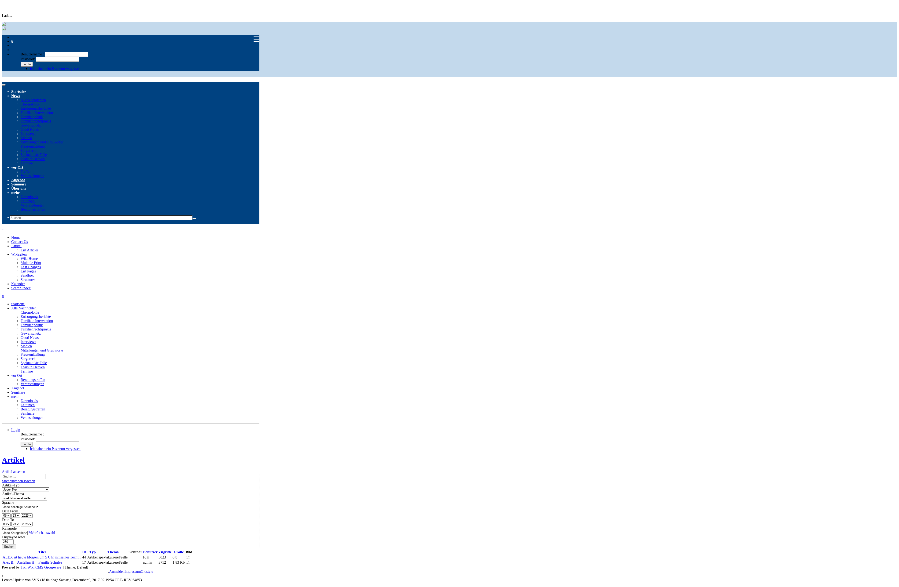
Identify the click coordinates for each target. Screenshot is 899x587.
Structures (28, 280)
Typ (92, 552)
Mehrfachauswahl (42, 533)
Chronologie (30, 104)
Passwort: (28, 59)
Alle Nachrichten (33, 100)
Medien (26, 138)
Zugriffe (165, 552)
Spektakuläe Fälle (34, 155)
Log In (26, 64)
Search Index (21, 288)
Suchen (9, 546)
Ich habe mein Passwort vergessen (55, 69)
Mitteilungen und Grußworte (42, 142)
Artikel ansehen (13, 472)
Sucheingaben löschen (18, 481)
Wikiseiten (19, 254)
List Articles (29, 250)
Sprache (8, 502)
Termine (27, 163)
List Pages (28, 271)
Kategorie (9, 528)
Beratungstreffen (33, 209)
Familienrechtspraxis (36, 121)
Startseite (18, 92)
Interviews (28, 134)
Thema (113, 552)
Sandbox (27, 275)
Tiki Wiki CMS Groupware (41, 567)
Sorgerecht (29, 150)
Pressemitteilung (33, 146)
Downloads (29, 197)
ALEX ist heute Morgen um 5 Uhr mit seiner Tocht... (42, 557)
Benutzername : (33, 54)
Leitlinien (28, 201)
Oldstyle (147, 571)
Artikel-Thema (13, 494)
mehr (15, 193)
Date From (10, 511)
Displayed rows (13, 537)
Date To (8, 520)
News (15, 96)
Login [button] (15, 430)
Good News (30, 129)
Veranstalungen (32, 418)
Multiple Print (31, 263)
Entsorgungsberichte (36, 108)
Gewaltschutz (31, 125)
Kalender (18, 284)
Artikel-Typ (10, 485)
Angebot (18, 180)
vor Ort (17, 167)
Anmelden (117, 571)
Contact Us (19, 242)
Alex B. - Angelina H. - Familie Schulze (32, 562)
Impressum (133, 571)
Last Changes (31, 267)
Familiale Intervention (37, 113)
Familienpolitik (32, 117)
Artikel (16, 246)
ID (84, 552)
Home (15, 237)
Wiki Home (29, 259)
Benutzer (150, 552)
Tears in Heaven (33, 159)
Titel (42, 552)
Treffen (26, 172)
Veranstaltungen (32, 176)
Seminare (18, 184)
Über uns (18, 188)
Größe (179, 552)
